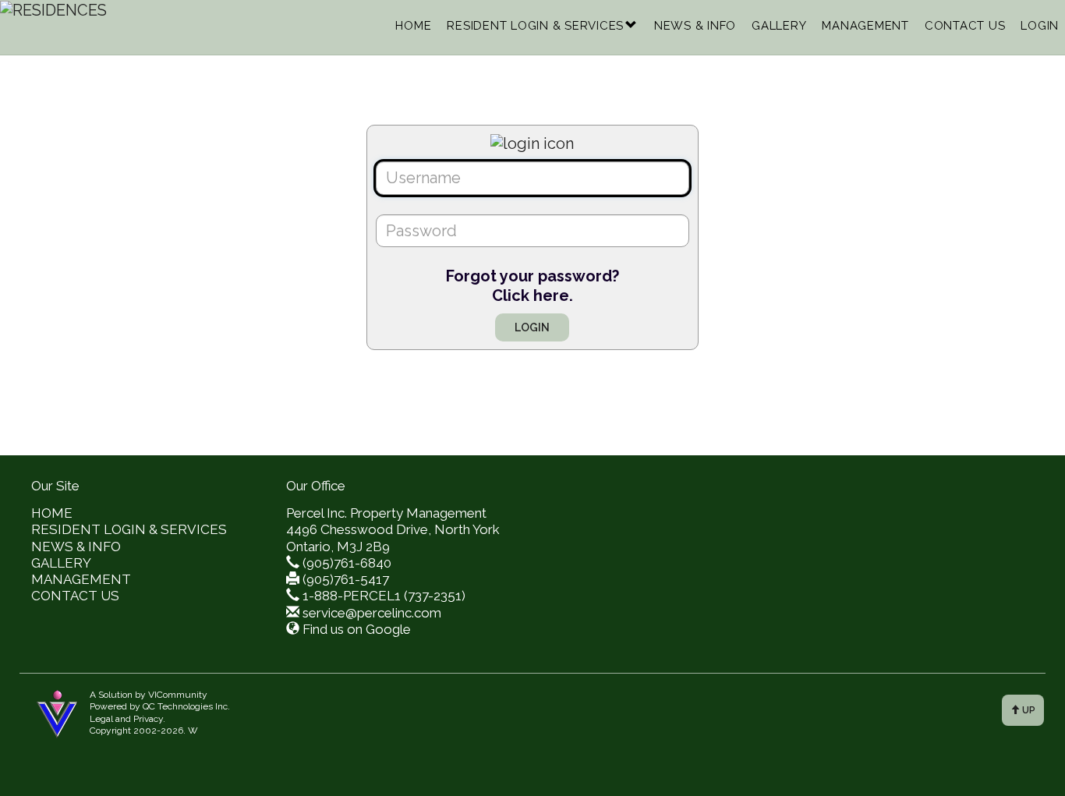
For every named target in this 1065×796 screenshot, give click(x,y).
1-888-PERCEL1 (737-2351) (384, 595)
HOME (413, 26)
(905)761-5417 (346, 579)
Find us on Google (357, 629)
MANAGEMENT (865, 26)
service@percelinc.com (372, 613)
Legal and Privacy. (127, 718)
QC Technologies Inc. (186, 706)
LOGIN (1040, 26)
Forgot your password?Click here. (532, 286)
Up (1027, 710)
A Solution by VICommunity (148, 694)
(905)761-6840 (347, 563)
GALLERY (779, 26)
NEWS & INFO (695, 26)
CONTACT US (965, 26)
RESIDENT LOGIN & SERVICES (535, 26)
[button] (631, 26)
